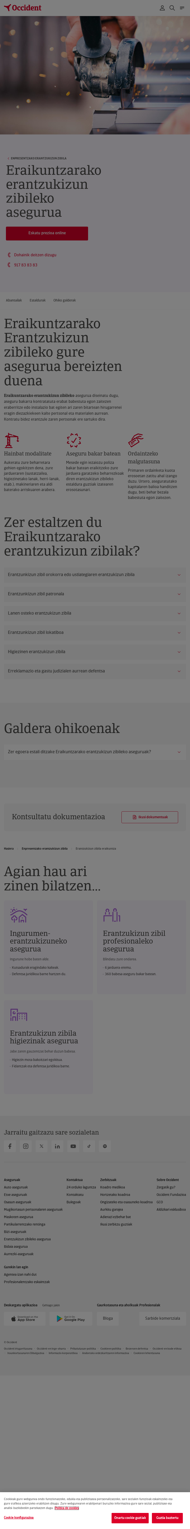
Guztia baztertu (167, 1518)
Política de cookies (67, 1508)
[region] (95, 1510)
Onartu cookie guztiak (130, 1518)
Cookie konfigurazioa (19, 1517)
